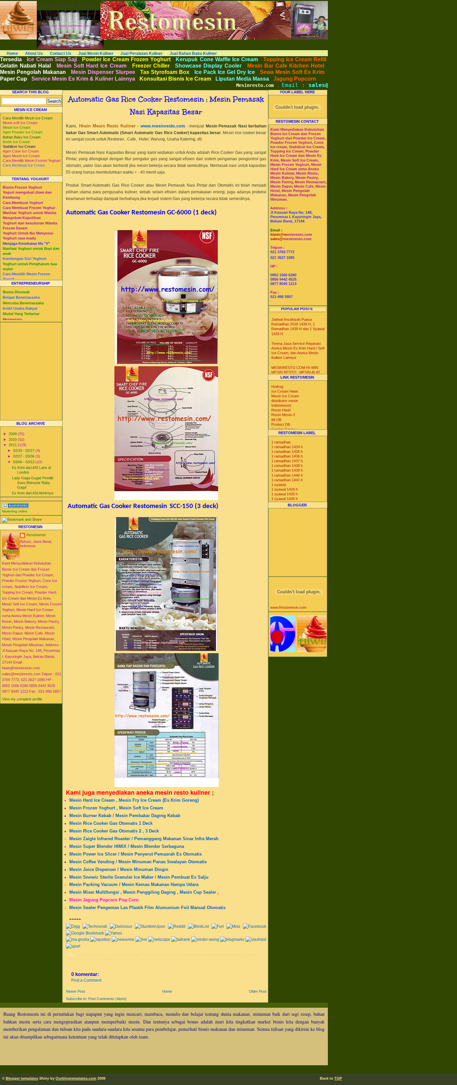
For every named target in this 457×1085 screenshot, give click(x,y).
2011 (13, 445)
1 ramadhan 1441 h (287, 480)
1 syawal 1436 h (284, 499)
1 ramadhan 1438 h (287, 466)
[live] (141, 939)
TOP (338, 1078)
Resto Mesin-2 (283, 415)
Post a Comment (86, 980)
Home (12, 53)
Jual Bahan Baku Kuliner (193, 53)
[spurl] (73, 946)
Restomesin (36, 535)
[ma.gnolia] (77, 939)
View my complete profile (22, 699)
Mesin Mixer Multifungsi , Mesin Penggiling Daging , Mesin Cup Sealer (142, 892)
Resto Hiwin (281, 410)
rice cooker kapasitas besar (161, 959)
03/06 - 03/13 (24, 462)
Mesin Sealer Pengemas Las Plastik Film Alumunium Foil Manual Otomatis (147, 907)
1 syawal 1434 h (284, 489)
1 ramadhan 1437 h (287, 461)
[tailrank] (180, 939)
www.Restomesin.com (288, 607)
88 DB (276, 420)
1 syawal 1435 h (284, 494)
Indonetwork (281, 405)
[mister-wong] (205, 939)
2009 (13, 434)
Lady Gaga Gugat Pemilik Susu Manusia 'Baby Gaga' (33, 482)
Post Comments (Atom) (107, 999)
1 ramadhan (281, 442)
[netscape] (159, 939)
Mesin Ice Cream (285, 396)
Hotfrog (277, 387)
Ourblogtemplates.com (76, 1078)
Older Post (257, 991)
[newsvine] (123, 939)
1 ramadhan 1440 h (287, 475)
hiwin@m (278, 234)
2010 (13, 439)
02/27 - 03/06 (24, 456)
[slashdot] (256, 939)
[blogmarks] (232, 939)
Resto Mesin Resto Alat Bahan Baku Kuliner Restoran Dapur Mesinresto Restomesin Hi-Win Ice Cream (178, 3)
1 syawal (278, 485)
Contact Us (60, 53)
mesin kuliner (131, 955)
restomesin (85, 959)
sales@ (276, 239)
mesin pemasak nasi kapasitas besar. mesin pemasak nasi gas (195, 955)
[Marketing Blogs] (15, 507)
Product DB (280, 424)
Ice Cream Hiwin (284, 391)
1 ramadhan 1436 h (287, 456)
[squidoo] (100, 939)
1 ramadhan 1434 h (287, 447)
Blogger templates (22, 1078)
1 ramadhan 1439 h (287, 470)
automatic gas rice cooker (97, 955)
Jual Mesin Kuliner (95, 53)
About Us (34, 53)
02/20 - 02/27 (24, 451)
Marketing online (14, 511)
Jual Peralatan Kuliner (141, 53)
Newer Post (75, 991)
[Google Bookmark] (85, 933)
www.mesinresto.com (163, 125)
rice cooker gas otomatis (116, 959)
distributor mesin (284, 401)
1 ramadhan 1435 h (287, 452)
